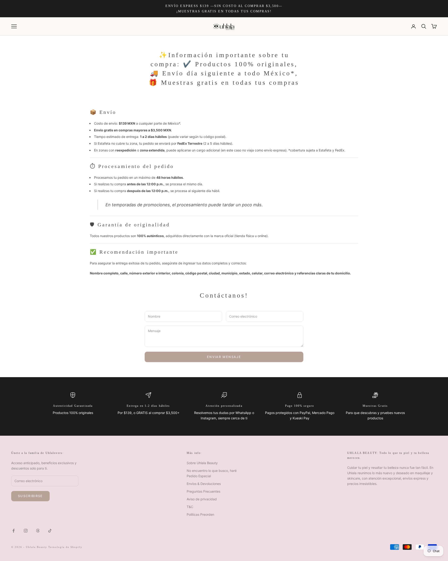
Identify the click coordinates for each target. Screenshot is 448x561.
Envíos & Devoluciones (204, 484)
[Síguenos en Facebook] (13, 530)
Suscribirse (30, 496)
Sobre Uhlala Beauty (202, 463)
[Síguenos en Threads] (37, 530)
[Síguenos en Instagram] (25, 530)
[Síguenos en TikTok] (50, 530)
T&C (190, 507)
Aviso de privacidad (202, 499)
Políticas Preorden (200, 514)
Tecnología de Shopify (65, 547)
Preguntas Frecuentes (203, 491)
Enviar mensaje (224, 357)
